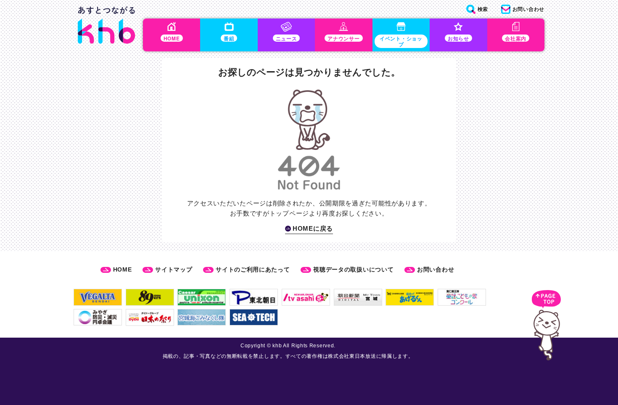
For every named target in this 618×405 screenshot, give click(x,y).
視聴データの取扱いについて (353, 269)
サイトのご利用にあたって (253, 269)
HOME (122, 269)
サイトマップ (173, 269)
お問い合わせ (435, 269)
